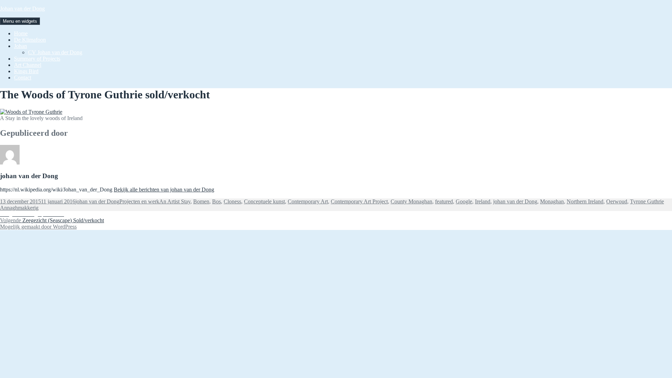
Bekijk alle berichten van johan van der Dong (164, 189)
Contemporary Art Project (359, 201)
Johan (20, 46)
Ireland (482, 201)
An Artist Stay (174, 201)
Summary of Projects (37, 59)
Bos (216, 201)
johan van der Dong (97, 201)
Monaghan (552, 201)
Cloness (232, 201)
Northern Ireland (585, 201)
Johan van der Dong (22, 9)
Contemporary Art (308, 201)
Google (464, 201)
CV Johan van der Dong (55, 52)
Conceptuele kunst (264, 201)
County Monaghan (411, 201)
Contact (22, 77)
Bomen (201, 201)
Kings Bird (26, 71)
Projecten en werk (139, 201)
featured (444, 201)
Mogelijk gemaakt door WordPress (38, 227)
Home (21, 33)
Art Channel (27, 65)
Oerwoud (616, 201)
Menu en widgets (20, 21)
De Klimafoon (30, 40)
